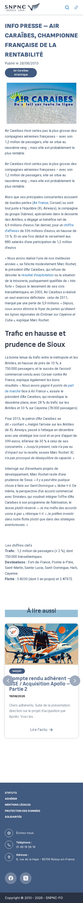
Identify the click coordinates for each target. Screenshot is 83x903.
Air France (40, 203)
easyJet (17, 671)
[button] (8, 680)
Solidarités (13, 816)
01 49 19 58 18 (25, 847)
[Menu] (76, 7)
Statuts (11, 792)
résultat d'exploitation (37, 275)
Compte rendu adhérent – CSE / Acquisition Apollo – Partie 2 (40, 683)
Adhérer (11, 798)
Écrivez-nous (25, 833)
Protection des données (22, 810)
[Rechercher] (67, 7)
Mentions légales (18, 804)
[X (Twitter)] (25, 878)
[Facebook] (11, 878)
